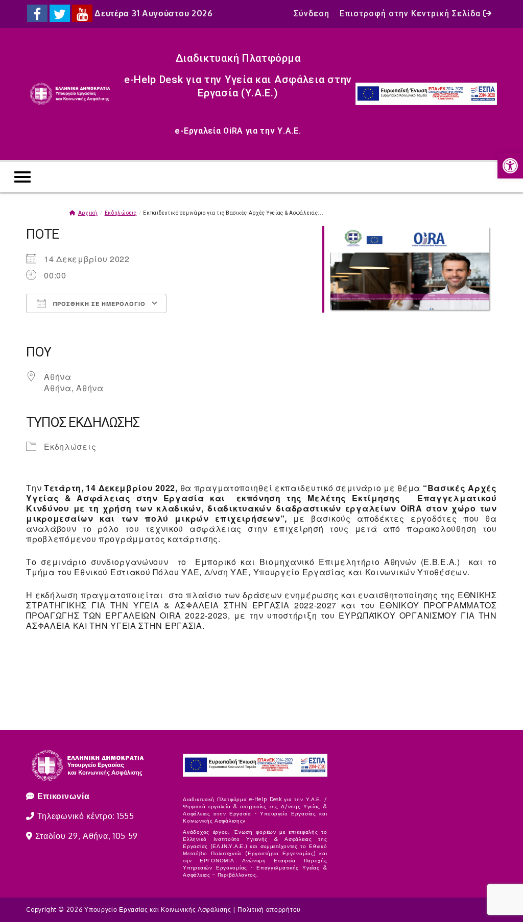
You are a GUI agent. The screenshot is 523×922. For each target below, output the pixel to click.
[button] (510, 165)
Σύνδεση (311, 13)
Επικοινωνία (63, 796)
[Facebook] (37, 13)
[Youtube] (82, 13)
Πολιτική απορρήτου (269, 909)
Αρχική (88, 213)
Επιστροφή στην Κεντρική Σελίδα (411, 13)
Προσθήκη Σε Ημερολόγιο (98, 304)
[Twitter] (60, 13)
